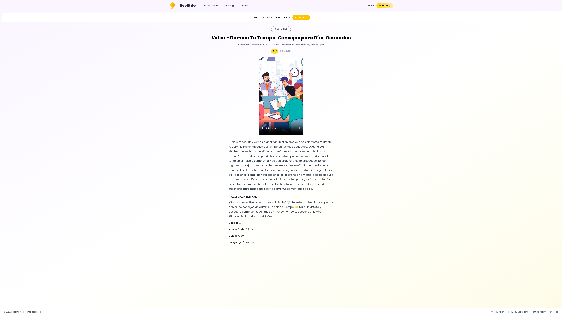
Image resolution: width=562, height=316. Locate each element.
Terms (518, 311)
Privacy (497, 311)
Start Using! (385, 5)
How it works (211, 5)
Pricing (230, 5)
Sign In (371, 5)
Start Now (301, 17)
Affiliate (245, 5)
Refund (539, 311)
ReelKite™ (16, 311)
